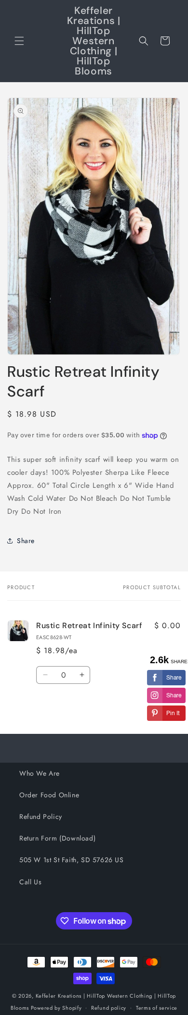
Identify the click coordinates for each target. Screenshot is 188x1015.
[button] (19, 40)
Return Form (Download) (57, 838)
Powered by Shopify (56, 1007)
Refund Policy (40, 816)
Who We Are (39, 773)
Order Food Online (49, 795)
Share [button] (26, 540)
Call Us (30, 882)
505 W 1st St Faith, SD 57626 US (71, 860)
